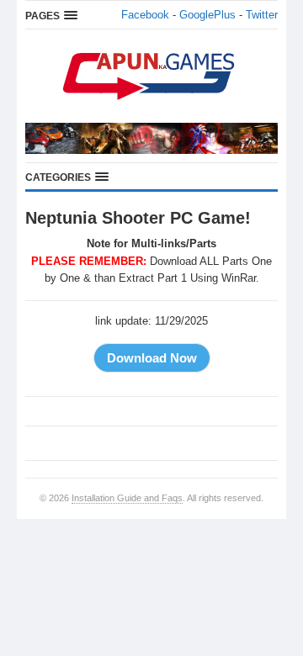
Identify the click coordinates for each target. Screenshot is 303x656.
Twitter (262, 14)
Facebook (145, 14)
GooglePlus (207, 14)
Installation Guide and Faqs (127, 498)
